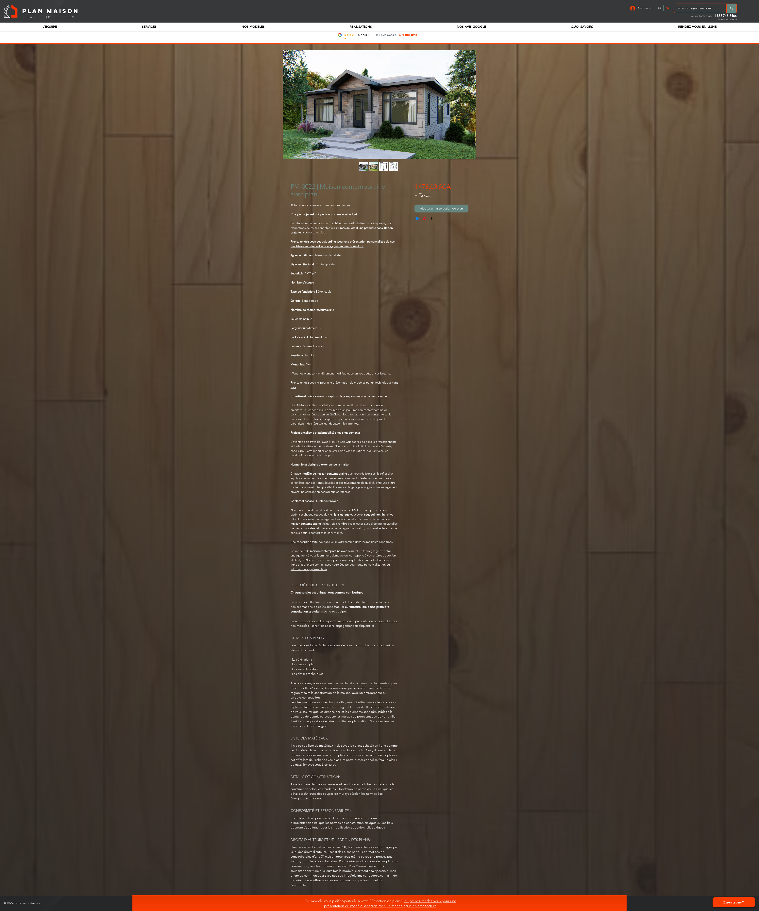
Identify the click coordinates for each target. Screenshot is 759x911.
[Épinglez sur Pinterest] (424, 218)
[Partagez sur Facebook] (417, 218)
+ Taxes (422, 195)
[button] (49, 27)
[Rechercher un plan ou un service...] (731, 8)
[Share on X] (432, 218)
